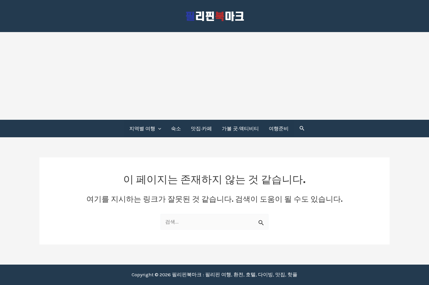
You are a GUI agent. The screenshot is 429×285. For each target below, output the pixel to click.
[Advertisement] (214, 76)
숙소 (176, 128)
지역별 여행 (142, 128)
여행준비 (279, 128)
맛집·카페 (201, 128)
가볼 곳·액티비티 (240, 128)
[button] (158, 128)
